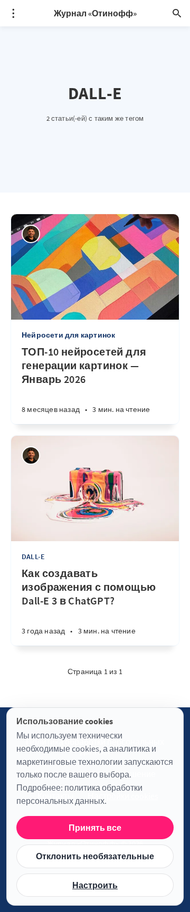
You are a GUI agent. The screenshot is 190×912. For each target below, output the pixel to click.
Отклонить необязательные (95, 856)
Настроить (95, 885)
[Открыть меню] (13, 13)
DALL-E (33, 556)
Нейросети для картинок (68, 335)
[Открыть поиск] (177, 13)
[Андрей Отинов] (31, 234)
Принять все (95, 827)
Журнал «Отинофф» (95, 13)
